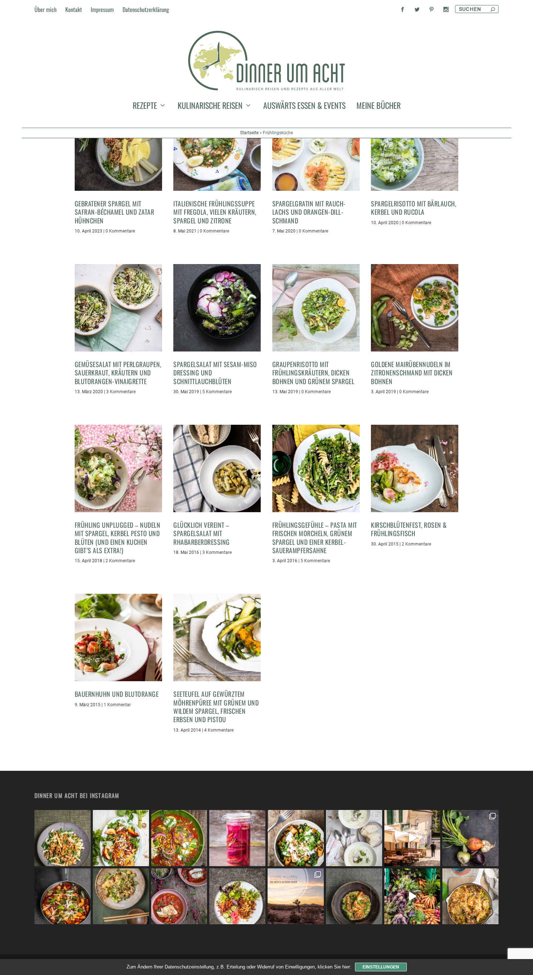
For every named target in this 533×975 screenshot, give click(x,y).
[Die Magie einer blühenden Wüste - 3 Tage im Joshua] (296, 896)
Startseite (249, 132)
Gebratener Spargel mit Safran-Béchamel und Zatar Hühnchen (114, 212)
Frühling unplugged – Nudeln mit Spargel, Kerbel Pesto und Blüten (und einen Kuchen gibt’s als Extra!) (118, 537)
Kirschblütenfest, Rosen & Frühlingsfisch (409, 529)
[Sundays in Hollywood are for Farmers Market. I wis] (412, 896)
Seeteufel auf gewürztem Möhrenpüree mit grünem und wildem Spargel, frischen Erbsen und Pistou (216, 706)
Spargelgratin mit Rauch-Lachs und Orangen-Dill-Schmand (309, 212)
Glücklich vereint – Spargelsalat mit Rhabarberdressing (201, 533)
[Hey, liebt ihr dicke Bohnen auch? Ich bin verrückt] (62, 896)
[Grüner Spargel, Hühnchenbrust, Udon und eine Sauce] (121, 896)
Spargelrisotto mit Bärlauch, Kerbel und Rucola (413, 208)
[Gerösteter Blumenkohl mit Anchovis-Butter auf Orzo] (354, 896)
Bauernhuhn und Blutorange (117, 694)
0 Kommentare (120, 231)
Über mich (45, 9)
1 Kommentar (117, 704)
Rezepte (145, 106)
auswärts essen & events (304, 106)
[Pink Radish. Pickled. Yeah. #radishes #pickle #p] (237, 838)
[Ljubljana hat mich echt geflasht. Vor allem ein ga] (412, 838)
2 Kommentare (120, 560)
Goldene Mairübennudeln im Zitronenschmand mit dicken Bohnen (412, 372)
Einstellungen (381, 967)
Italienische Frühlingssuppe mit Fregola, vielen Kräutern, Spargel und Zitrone (214, 212)
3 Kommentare (121, 391)
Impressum (102, 9)
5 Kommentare (217, 391)
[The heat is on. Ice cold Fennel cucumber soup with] (354, 838)
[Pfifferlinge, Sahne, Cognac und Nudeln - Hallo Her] (62, 838)
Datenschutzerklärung (146, 9)
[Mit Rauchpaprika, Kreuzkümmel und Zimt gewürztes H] (179, 838)
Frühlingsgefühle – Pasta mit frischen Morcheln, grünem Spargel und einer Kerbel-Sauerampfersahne (314, 537)
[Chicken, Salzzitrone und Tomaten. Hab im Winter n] (179, 896)
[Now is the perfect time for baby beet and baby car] (470, 838)
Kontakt (73, 9)
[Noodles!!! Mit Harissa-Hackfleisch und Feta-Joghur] (296, 838)
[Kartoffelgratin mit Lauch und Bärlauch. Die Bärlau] (470, 896)
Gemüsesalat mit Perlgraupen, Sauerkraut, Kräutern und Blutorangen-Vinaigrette (118, 372)
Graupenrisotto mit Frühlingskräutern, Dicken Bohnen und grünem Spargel (313, 372)
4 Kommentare (219, 730)
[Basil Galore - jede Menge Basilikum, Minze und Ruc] (121, 838)
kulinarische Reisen (210, 106)
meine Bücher (378, 106)
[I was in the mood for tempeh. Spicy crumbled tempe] (237, 896)
